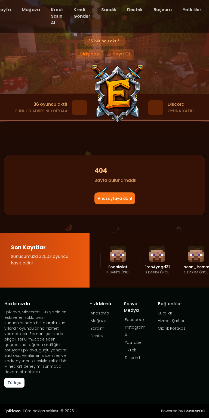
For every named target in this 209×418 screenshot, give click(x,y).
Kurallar (165, 313)
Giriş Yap (89, 54)
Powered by (183, 411)
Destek (135, 10)
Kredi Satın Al (57, 16)
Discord (132, 357)
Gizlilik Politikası (172, 328)
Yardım (97, 328)
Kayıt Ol (121, 54)
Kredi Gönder (81, 13)
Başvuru (162, 10)
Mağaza (31, 10)
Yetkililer (192, 10)
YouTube (133, 342)
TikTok (130, 350)
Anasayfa (100, 313)
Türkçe (14, 382)
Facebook (135, 319)
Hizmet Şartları (171, 320)
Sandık (108, 10)
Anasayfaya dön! (115, 198)
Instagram (135, 327)
